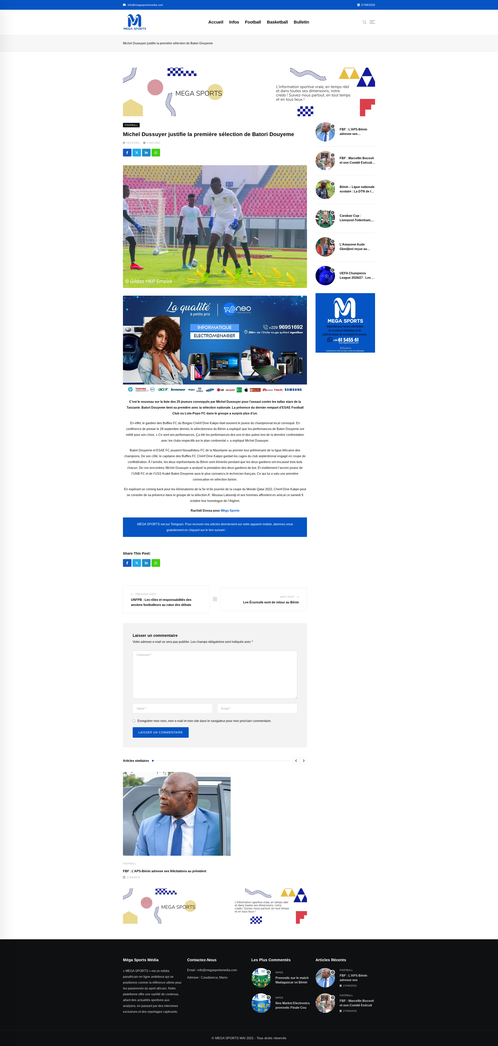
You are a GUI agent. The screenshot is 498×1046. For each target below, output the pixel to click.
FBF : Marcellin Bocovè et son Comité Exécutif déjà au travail (357, 162)
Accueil (215, 22)
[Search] (365, 22)
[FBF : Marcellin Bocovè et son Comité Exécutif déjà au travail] (325, 160)
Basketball (277, 22)
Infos (234, 22)
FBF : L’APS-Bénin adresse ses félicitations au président (164, 871)
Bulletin (301, 22)
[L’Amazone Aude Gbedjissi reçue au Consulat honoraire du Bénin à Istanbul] (325, 247)
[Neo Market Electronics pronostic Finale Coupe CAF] (261, 1003)
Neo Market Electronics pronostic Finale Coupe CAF (292, 1007)
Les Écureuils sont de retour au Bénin (271, 602)
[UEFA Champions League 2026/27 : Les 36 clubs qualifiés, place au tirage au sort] (325, 275)
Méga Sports (230, 510)
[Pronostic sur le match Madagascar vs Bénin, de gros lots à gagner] (261, 977)
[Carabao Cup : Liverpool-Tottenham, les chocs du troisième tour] (325, 218)
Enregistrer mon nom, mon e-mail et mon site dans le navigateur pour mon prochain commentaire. (204, 721)
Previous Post (145, 594)
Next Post (287, 597)
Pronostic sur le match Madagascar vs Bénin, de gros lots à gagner (292, 982)
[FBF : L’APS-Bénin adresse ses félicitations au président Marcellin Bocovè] (325, 132)
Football (253, 22)
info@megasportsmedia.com (145, 4)
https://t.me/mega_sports (245, 530)
